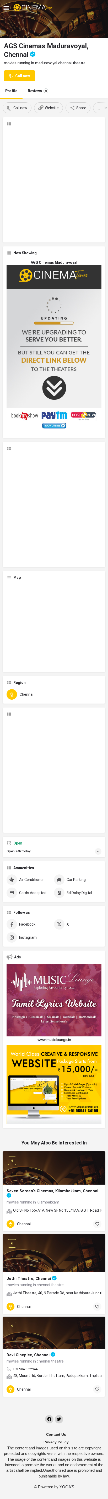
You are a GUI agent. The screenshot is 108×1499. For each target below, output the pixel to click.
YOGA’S (67, 1487)
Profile (11, 91)
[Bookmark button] (97, 1224)
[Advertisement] (54, 184)
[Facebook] (49, 1419)
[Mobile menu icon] (6, 8)
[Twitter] (59, 1419)
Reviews (37, 91)
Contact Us (56, 1434)
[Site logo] (33, 8)
